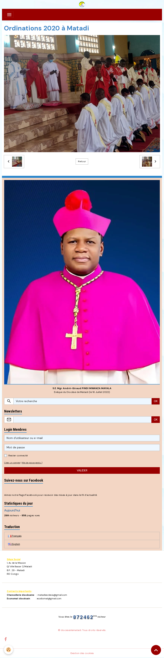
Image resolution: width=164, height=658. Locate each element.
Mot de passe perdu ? (32, 462)
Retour (82, 161)
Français (16, 535)
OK (156, 401)
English (15, 544)
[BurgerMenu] (9, 15)
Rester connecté (18, 455)
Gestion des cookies (82, 653)
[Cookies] (8, 649)
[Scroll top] (156, 650)
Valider (82, 470)
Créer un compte (12, 462)
